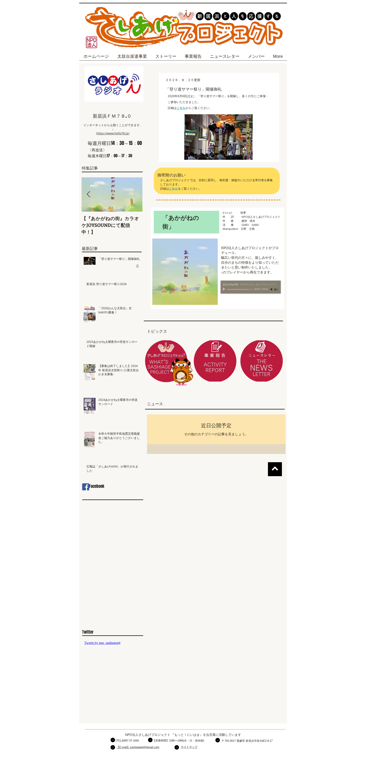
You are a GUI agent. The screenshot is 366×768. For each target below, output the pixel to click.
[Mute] (272, 289)
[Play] (224, 289)
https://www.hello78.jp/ (112, 133)
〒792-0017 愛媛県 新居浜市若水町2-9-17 (247, 740)
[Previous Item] (88, 194)
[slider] (276, 289)
